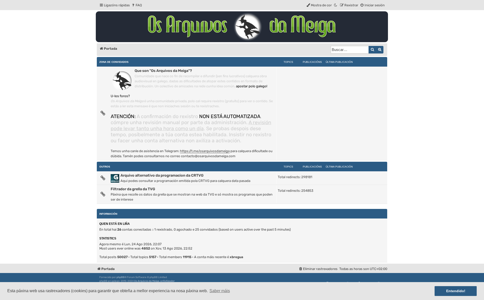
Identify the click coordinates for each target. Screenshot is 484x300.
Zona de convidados (114, 62)
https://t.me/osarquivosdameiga (205, 151)
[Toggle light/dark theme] (336, 5)
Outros (104, 166)
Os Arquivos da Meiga (146, 281)
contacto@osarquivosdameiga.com (208, 156)
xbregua (236, 257)
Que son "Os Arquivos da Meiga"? (163, 70)
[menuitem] (136, 5)
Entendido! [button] (455, 291)
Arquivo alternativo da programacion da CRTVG (161, 175)
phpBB (120, 277)
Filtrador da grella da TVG (133, 189)
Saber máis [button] (219, 291)
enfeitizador (167, 281)
